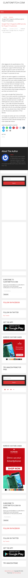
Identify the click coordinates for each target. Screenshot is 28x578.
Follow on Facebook (11, 302)
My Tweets (6, 315)
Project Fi (21, 30)
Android (11, 17)
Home (5, 17)
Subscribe (6, 294)
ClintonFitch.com (14, 2)
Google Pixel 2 (5, 30)
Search (14, 183)
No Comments (7, 32)
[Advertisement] (14, 7)
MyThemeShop (16, 573)
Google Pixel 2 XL (14, 30)
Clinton (5, 28)
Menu (2, 12)
